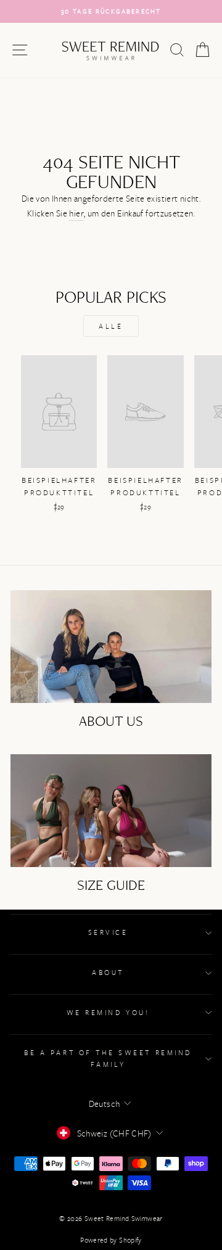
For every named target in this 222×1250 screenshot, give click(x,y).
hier (76, 213)
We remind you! (108, 1012)
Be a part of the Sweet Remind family (107, 1058)
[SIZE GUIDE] (111, 810)
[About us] (111, 646)
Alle (111, 326)
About (108, 972)
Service (108, 932)
